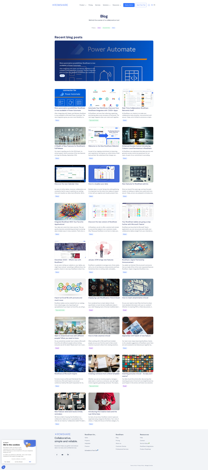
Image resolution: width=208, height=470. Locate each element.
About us (118, 443)
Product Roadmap (145, 449)
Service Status (145, 443)
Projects (87, 440)
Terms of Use (133, 465)
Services (97, 5)
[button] (82, 5)
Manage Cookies (149, 465)
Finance (87, 446)
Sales (86, 437)
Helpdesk (87, 443)
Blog (117, 437)
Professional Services (122, 449)
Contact (142, 440)
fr (154, 5)
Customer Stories (121, 446)
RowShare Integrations (146, 446)
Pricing (91, 5)
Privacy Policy (140, 465)
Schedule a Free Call (91, 450)
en (152, 5)
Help (141, 437)
